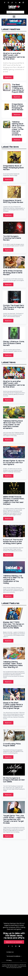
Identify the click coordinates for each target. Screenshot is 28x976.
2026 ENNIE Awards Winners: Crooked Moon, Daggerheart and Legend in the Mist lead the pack (13, 500)
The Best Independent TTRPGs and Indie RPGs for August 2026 (18, 88)
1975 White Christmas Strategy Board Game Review (12, 272)
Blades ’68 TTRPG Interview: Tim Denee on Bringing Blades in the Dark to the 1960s (13, 625)
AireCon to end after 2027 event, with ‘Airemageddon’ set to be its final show (14, 56)
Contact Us (9, 952)
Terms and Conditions (13, 956)
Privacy (8, 960)
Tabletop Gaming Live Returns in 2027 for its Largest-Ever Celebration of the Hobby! (13, 579)
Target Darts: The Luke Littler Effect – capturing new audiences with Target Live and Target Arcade (14, 819)
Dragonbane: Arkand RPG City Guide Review (13, 201)
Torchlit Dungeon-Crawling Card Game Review (12, 238)
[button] (24, 22)
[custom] (12, 2)
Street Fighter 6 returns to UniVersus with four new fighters (13, 462)
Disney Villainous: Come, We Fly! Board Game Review (13, 343)
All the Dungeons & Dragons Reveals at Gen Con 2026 (14, 780)
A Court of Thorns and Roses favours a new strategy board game (13, 541)
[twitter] (15, 2)
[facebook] (4, 2)
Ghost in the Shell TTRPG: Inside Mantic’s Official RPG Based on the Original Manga (13, 705)
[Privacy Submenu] (21, 960)
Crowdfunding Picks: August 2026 (12, 745)
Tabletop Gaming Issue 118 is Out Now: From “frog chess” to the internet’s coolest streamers (18, 128)
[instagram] (8, 2)
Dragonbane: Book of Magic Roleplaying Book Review (18, 107)
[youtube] (19, 2)
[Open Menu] (14, 16)
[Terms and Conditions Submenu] (21, 956)
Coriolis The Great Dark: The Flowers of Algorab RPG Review (13, 307)
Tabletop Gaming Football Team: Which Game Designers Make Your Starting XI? (13, 664)
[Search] (5, 12)
